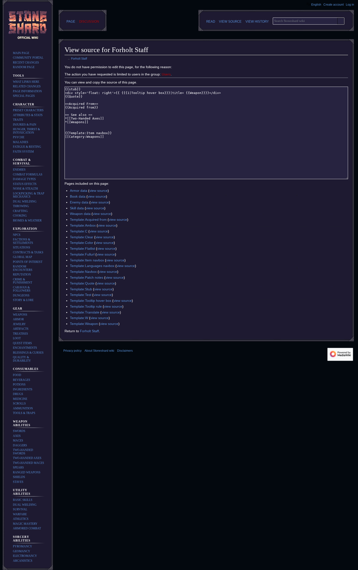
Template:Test (80, 295)
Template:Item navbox (87, 260)
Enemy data (79, 202)
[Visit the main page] (27, 25)
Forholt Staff (79, 58)
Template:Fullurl (82, 254)
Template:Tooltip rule (86, 306)
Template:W (79, 318)
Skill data (77, 208)
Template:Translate (84, 312)
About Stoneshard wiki (99, 350)
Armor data (78, 191)
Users (166, 74)
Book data (77, 196)
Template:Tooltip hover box (90, 301)
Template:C (78, 231)
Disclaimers (125, 350)
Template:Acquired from (88, 219)
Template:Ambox (83, 225)
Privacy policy (72, 350)
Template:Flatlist (82, 248)
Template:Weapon (84, 324)
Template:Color (81, 243)
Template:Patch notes (86, 277)
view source (98, 191)
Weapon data (80, 214)
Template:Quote (82, 283)
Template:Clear (81, 237)
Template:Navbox (83, 272)
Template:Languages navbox (92, 266)
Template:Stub (81, 289)
